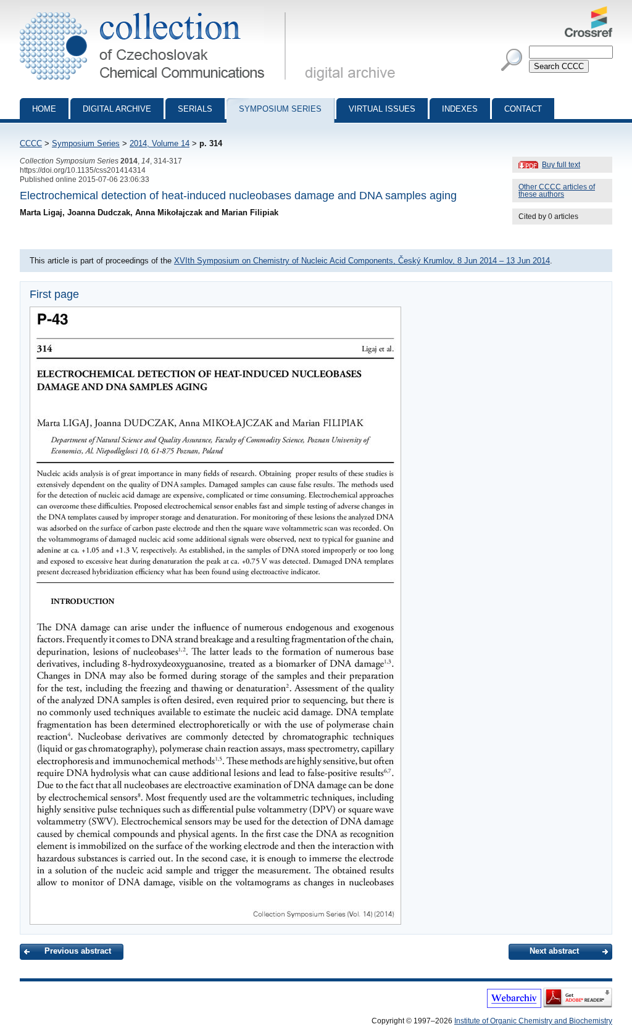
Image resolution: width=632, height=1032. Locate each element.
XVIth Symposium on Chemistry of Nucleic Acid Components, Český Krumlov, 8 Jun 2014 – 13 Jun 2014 (362, 260)
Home (44, 109)
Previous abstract (77, 951)
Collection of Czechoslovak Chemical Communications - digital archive (156, 11)
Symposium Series (86, 143)
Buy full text (561, 164)
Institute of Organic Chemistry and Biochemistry (533, 1021)
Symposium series (280, 109)
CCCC (31, 143)
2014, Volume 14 (159, 143)
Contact (523, 109)
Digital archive (117, 109)
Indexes (460, 109)
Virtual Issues (382, 109)
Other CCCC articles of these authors (556, 190)
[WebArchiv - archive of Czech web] (514, 1005)
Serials (195, 109)
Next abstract (554, 951)
